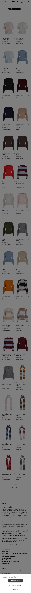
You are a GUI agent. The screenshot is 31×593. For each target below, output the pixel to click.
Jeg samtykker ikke (15, 585)
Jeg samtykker (15, 580)
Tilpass (15, 589)
